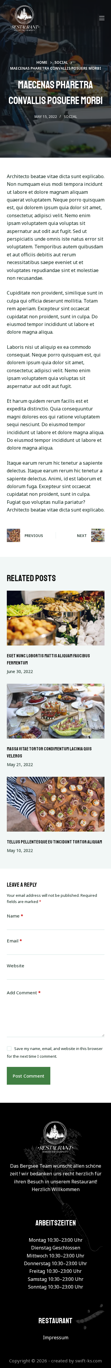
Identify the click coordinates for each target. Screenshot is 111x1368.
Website (15, 966)
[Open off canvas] (101, 18)
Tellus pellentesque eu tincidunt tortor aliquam (54, 842)
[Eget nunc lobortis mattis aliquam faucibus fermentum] (55, 618)
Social (70, 116)
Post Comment (28, 1076)
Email (14, 941)
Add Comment (24, 992)
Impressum (55, 1337)
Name (15, 916)
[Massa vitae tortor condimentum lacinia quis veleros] (55, 711)
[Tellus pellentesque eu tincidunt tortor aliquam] (55, 804)
